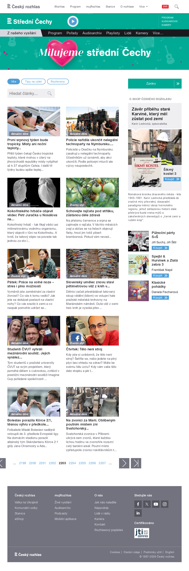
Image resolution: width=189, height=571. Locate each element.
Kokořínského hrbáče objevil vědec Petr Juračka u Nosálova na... (32, 215)
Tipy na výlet (33, 81)
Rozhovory (58, 81)
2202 (52, 463)
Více (158, 33)
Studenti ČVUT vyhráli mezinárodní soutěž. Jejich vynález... (28, 353)
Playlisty (113, 33)
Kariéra (99, 519)
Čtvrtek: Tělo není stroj (84, 349)
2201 (42, 463)
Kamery (166, 25)
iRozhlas (59, 6)
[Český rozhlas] (23, 6)
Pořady (72, 33)
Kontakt (99, 524)
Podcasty (61, 513)
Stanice (110, 6)
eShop (19, 519)
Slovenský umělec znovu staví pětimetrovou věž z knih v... (90, 284)
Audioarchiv (170, 21)
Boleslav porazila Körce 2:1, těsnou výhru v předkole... (29, 422)
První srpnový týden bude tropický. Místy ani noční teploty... (27, 144)
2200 (32, 463)
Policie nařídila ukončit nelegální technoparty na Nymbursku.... (92, 142)
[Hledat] (177, 6)
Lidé (127, 33)
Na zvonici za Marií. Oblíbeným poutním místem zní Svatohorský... (90, 424)
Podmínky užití (153, 552)
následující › (124, 463)
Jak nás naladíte (105, 502)
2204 (72, 463)
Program (75, 6)
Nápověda (101, 508)
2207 (102, 463)
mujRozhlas (93, 6)
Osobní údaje (132, 552)
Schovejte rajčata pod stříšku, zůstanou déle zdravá (90, 213)
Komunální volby (26, 508)
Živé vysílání (63, 502)
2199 (22, 463)
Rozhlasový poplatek (108, 530)
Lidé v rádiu (102, 513)
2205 (82, 463)
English (169, 552)
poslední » (136, 463)
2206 (92, 463)
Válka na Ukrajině (26, 502)
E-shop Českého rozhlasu (151, 99)
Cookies (115, 552)
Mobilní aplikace (66, 519)
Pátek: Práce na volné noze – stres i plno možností (30, 284)
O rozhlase (127, 6)
